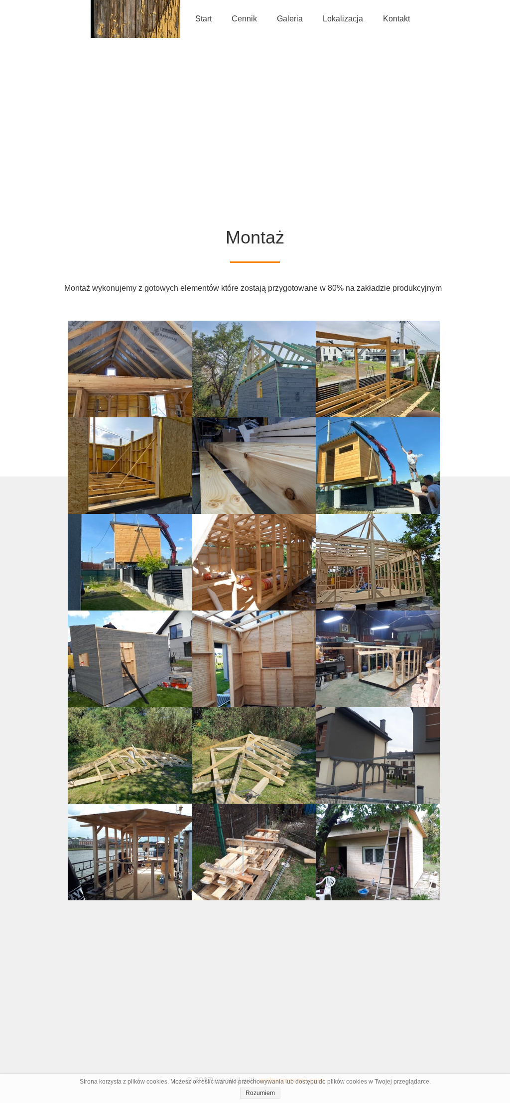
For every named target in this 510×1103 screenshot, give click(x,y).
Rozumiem (260, 1093)
